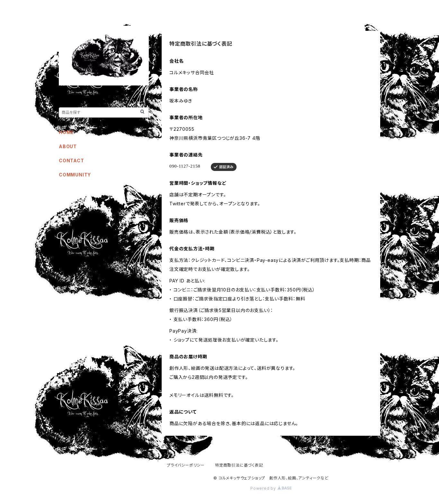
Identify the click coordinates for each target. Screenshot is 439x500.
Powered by (263, 488)
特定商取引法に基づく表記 (239, 465)
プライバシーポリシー (186, 465)
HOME (66, 132)
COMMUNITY (75, 174)
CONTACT (71, 160)
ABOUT (68, 146)
